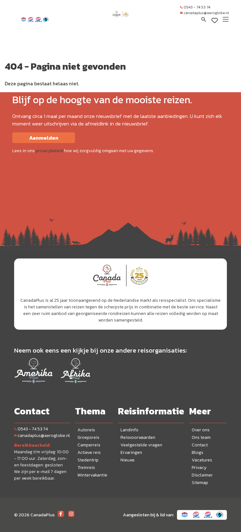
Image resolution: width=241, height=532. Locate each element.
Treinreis (86, 467)
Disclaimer (202, 475)
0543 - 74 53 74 (197, 7)
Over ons (201, 430)
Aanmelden (43, 137)
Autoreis (86, 430)
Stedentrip (88, 460)
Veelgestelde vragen (141, 445)
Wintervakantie (92, 475)
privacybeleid (49, 150)
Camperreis (89, 445)
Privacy (199, 467)
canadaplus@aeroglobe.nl (206, 13)
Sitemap (200, 482)
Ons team (201, 437)
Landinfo (129, 430)
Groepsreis (88, 437)
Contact (200, 445)
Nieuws (127, 460)
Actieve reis (89, 452)
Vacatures (202, 460)
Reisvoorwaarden (137, 437)
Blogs (197, 452)
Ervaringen (131, 452)
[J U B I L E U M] (120, 20)
